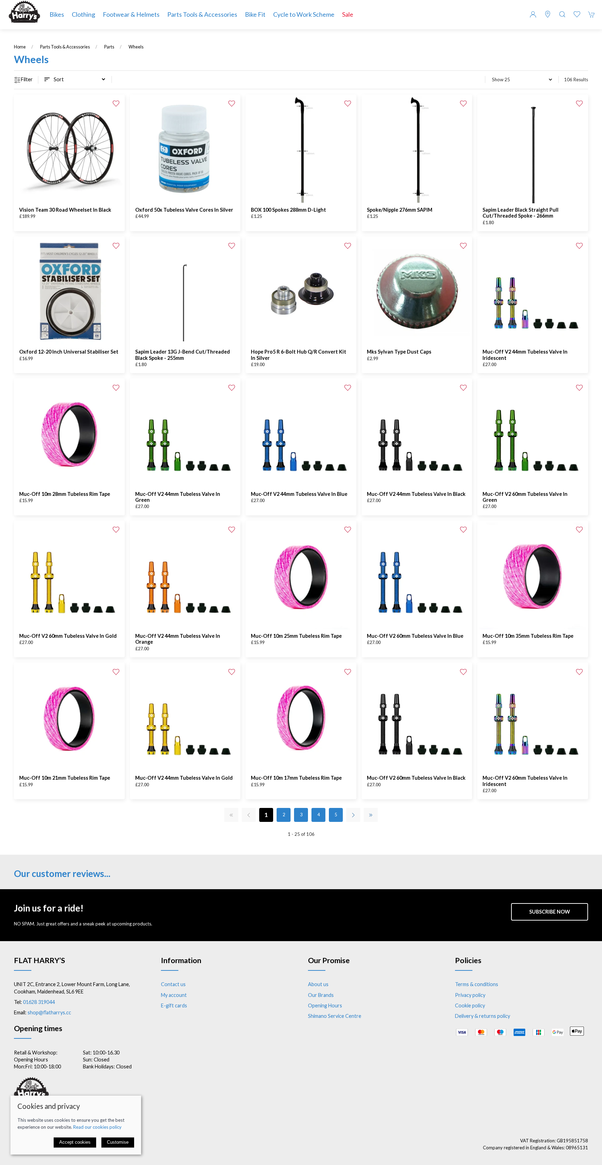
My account (174, 995)
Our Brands (321, 995)
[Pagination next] (353, 815)
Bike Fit (255, 14)
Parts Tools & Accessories (65, 47)
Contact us (173, 984)
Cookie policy (470, 1005)
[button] (562, 14)
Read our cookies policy (97, 1127)
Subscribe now (549, 912)
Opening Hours (325, 1005)
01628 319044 (39, 1002)
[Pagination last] (371, 815)
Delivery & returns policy (482, 1016)
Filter (27, 79)
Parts (109, 47)
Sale (347, 14)
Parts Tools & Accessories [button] (202, 14)
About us (318, 984)
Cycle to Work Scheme (303, 14)
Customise (118, 1142)
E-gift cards (174, 1005)
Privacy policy (470, 995)
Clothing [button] (83, 14)
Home (20, 47)
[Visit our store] (547, 14)
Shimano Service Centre (334, 1016)
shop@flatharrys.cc (49, 1012)
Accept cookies (75, 1142)
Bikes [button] (56, 14)
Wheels (136, 47)
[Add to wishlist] (116, 103)
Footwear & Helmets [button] (131, 14)
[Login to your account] (533, 14)
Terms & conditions (476, 984)
